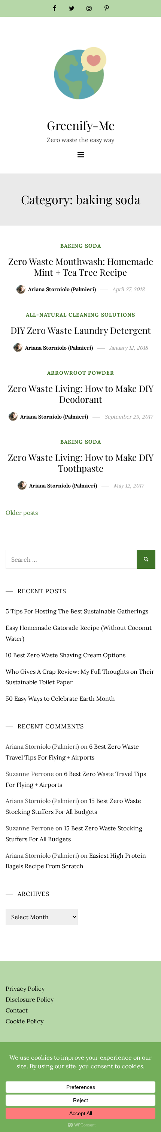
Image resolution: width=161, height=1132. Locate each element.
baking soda (80, 245)
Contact (17, 1010)
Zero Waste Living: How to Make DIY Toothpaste (81, 462)
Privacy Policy (25, 988)
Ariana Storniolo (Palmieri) (62, 289)
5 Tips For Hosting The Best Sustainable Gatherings (77, 611)
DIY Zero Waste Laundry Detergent (80, 330)
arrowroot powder (80, 372)
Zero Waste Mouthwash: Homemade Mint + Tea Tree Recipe (80, 266)
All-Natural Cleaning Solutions (80, 314)
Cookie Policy (24, 1021)
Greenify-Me (81, 125)
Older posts (22, 512)
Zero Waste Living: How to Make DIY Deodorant (81, 393)
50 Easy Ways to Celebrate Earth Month (60, 698)
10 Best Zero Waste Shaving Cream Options (65, 655)
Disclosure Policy (30, 999)
